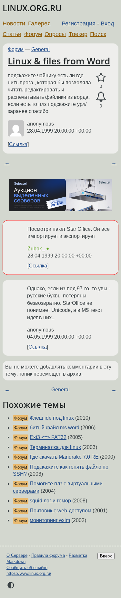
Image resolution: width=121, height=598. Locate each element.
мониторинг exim (50, 520)
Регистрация (79, 23)
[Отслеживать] (101, 97)
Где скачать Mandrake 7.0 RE (64, 457)
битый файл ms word (54, 427)
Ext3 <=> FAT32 (48, 437)
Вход (107, 23)
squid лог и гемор (50, 500)
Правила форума (48, 555)
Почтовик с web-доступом (60, 510)
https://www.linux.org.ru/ (28, 573)
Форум (33, 34)
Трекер (78, 34)
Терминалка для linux (55, 447)
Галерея (39, 23)
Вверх (106, 556)
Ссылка (18, 144)
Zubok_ (36, 248)
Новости (14, 23)
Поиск (98, 34)
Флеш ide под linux (52, 418)
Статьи (12, 34)
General (40, 49)
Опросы (55, 34)
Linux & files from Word (59, 61)
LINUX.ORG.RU (32, 8)
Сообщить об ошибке (26, 567)
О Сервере (16, 555)
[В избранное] (101, 77)
